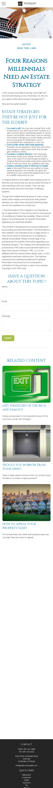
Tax (26, 785)
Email (4, 301)
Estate (26, 780)
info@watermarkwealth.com (27, 766)
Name (4, 286)
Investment (26, 777)
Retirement (26, 775)
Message (6, 316)
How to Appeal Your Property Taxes (19, 526)
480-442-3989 (29, 749)
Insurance (26, 783)
